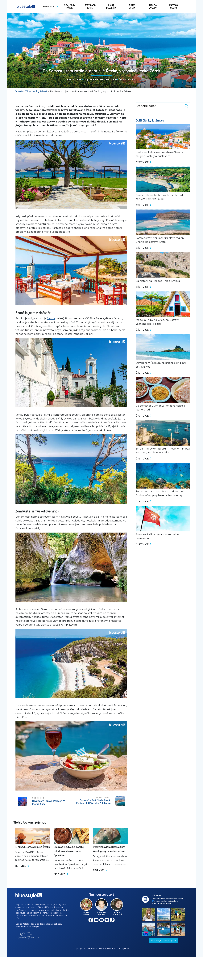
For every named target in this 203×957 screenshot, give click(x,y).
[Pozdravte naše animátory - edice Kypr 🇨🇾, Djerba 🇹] (178, 929)
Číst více (21, 866)
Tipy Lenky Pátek (93, 79)
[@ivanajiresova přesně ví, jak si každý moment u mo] (148, 914)
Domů (19, 91)
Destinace (111, 79)
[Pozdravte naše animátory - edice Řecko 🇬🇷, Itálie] (178, 914)
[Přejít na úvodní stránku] (26, 6)
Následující (103, 797)
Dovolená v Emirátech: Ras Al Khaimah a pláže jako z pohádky (93, 802)
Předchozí (38, 798)
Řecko (122, 79)
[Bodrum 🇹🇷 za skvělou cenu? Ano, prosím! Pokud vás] (163, 929)
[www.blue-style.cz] (28, 896)
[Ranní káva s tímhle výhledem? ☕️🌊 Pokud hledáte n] (163, 914)
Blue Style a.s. (122, 948)
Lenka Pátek (74, 79)
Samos (132, 79)
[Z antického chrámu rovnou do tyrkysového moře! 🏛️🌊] (148, 929)
